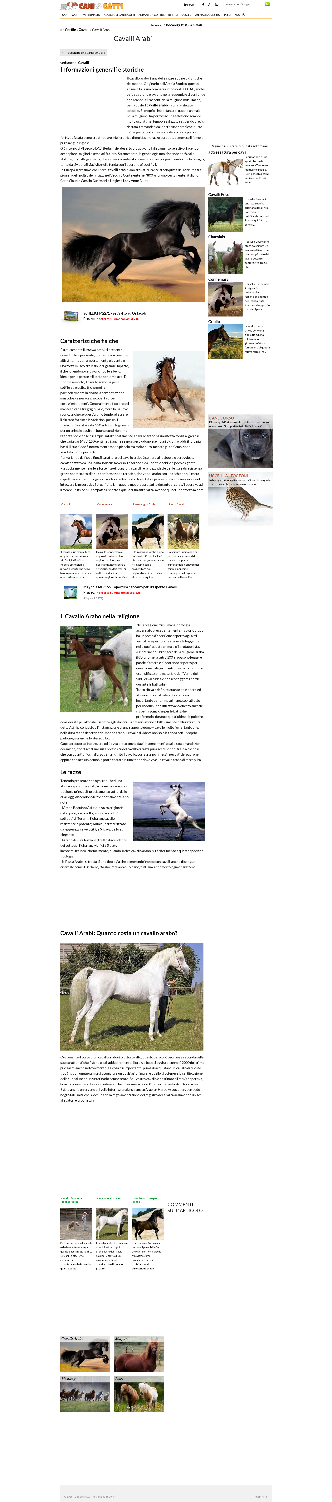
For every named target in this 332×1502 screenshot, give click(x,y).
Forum (190, 4)
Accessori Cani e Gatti (119, 14)
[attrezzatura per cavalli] (226, 172)
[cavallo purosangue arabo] (148, 1224)
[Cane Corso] (240, 441)
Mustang (68, 1379)
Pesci (227, 14)
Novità (240, 14)
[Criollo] (226, 341)
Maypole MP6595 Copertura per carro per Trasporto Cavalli (130, 587)
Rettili (173, 14)
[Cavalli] (77, 531)
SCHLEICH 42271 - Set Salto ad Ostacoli (114, 313)
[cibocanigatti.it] (92, 5)
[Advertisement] (105, 24)
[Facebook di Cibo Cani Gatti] (203, 5)
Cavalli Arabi (72, 1339)
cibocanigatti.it (176, 25)
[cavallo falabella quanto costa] (76, 1224)
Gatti (76, 14)
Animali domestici (208, 14)
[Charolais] (226, 256)
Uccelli (186, 14)
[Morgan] (139, 1353)
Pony (119, 1379)
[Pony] (139, 1393)
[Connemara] (113, 531)
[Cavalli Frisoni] (226, 214)
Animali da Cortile (152, 14)
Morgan (121, 1339)
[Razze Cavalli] (185, 531)
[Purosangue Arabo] (149, 531)
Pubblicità (261, 1496)
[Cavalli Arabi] (85, 1353)
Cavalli (84, 30)
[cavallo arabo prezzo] (112, 1224)
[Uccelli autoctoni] (240, 499)
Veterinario (91, 14)
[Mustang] (85, 1393)
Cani (65, 14)
